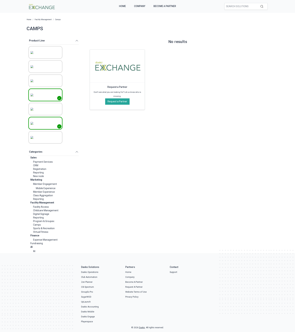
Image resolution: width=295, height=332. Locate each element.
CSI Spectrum (87, 287)
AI (31, 247)
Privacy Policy (131, 297)
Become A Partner (164, 6)
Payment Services (43, 161)
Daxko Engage (88, 316)
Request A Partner (134, 287)
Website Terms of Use (136, 292)
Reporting (38, 172)
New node (38, 176)
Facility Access (41, 206)
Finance (34, 235)
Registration (39, 169)
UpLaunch (86, 302)
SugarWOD (86, 297)
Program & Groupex (43, 221)
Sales (33, 157)
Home (122, 6)
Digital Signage (41, 214)
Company (139, 6)
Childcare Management (45, 210)
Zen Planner (87, 282)
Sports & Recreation (44, 228)
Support (173, 272)
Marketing (36, 179)
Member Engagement (45, 184)
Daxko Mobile (87, 312)
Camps (37, 224)
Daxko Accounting (90, 307)
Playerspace (87, 321)
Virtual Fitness (40, 232)
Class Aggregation (43, 195)
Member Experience (44, 191)
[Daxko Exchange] (41, 6)
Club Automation (89, 277)
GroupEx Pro (87, 292)
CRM (35, 165)
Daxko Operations (89, 272)
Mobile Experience (45, 188)
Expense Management (45, 239)
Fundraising (36, 243)
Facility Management (42, 202)
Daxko (142, 327)
